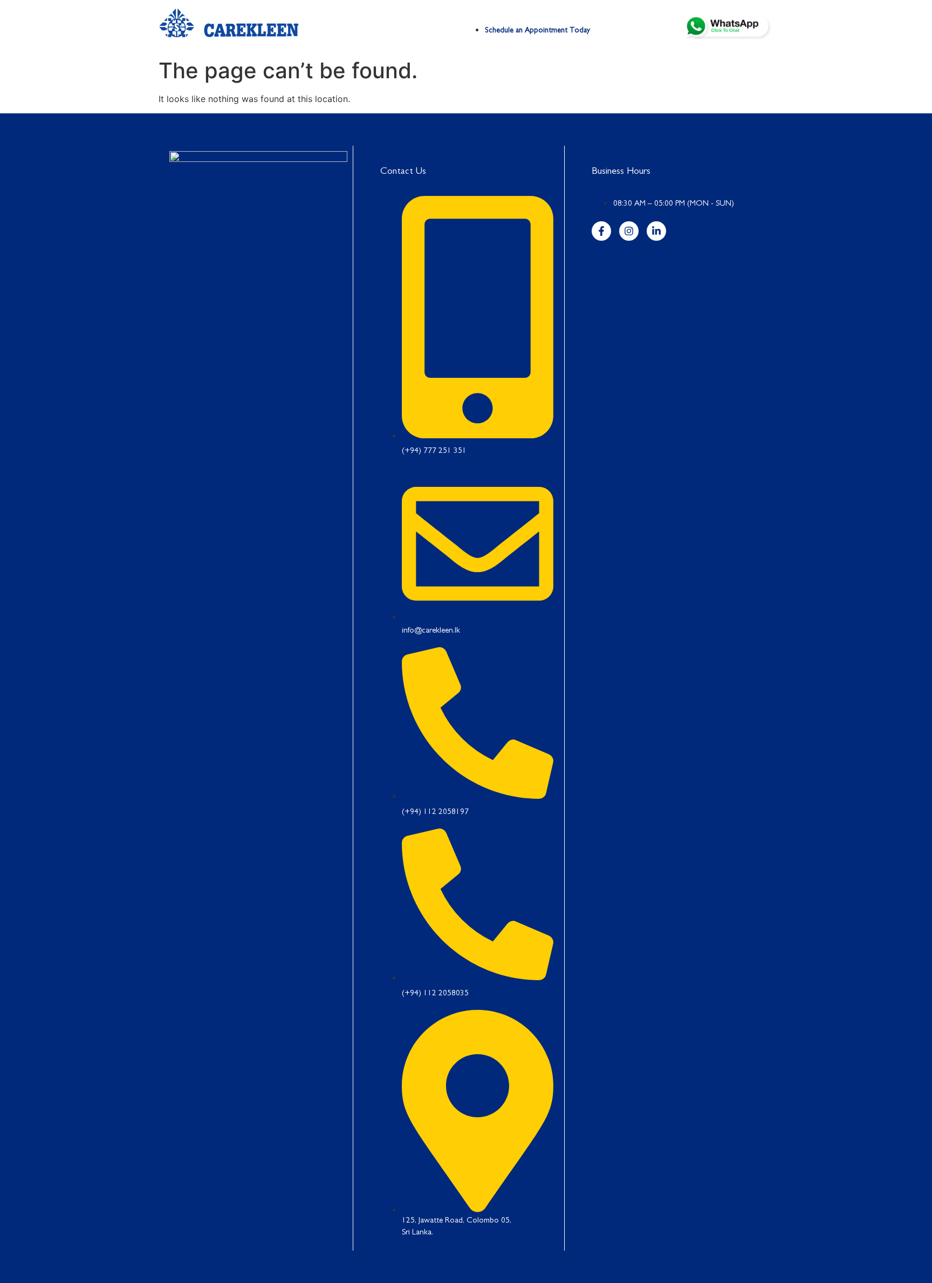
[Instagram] (629, 231)
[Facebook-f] (601, 231)
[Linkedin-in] (656, 231)
